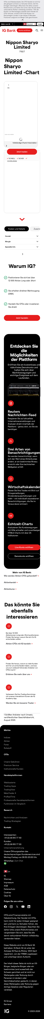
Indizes (7, 737)
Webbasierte (9, 782)
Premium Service (11, 765)
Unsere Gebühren (12, 762)
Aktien (7, 741)
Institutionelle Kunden (13, 769)
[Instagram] (11, 906)
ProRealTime (9, 796)
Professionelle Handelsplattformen (19, 800)
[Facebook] (5, 906)
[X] (17, 906)
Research (8, 810)
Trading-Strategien (12, 821)
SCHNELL (12, 158)
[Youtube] (23, 906)
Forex (6, 744)
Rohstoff (7, 748)
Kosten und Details (16, 229)
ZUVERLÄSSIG (12, 161)
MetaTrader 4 (10, 793)
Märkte (7, 730)
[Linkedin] (28, 906)
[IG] (9, 30)
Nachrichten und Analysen (15, 817)
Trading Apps (10, 786)
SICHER (21, 158)
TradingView (9, 789)
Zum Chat (18, 860)
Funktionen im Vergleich (14, 804)
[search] (36, 30)
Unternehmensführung (14, 848)
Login (40, 24)
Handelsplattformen (13, 775)
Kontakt (7, 827)
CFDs (6, 754)
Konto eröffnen (24, 30)
